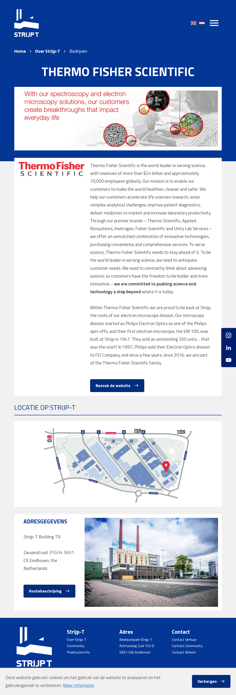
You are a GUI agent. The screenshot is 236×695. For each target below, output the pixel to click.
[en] (193, 23)
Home (20, 51)
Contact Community (187, 645)
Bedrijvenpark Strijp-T (135, 639)
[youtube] (228, 358)
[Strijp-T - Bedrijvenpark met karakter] (26, 23)
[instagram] (228, 336)
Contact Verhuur (184, 639)
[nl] (202, 23)
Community (76, 645)
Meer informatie (78, 685)
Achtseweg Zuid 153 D (136, 645)
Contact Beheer (184, 652)
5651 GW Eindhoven (134, 652)
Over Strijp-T (47, 51)
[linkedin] (228, 347)
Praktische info (78, 652)
